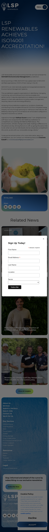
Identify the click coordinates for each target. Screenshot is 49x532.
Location (11, 272)
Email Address (14, 257)
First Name (12, 249)
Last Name (12, 265)
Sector (10, 279)
